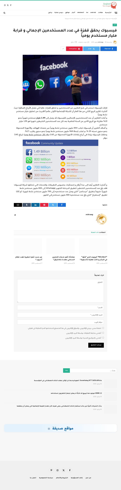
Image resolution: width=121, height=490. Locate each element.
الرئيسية (108, 12)
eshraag (100, 42)
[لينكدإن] (114, 74)
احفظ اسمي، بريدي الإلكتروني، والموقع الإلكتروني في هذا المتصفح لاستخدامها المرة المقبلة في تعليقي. (64, 328)
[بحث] (5, 12)
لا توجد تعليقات (82, 42)
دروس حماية (58, 12)
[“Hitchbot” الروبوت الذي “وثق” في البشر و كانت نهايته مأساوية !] (93, 246)
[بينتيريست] (114, 80)
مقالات (100, 12)
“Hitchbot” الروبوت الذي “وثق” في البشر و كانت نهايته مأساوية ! (93, 258)
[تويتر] (114, 68)
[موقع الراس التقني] (109, 5)
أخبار (73, 12)
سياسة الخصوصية (46, 478)
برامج (50, 12)
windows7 (80, 12)
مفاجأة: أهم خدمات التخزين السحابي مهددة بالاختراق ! (63, 258)
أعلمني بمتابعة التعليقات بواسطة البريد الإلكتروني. (83, 333)
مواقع (67, 12)
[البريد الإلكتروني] (114, 86)
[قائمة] (116, 13)
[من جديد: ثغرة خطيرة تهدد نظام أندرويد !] (28, 246)
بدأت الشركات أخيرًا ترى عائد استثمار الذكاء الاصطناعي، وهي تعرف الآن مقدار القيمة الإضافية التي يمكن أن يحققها (59, 406)
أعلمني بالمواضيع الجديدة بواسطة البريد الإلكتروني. (83, 338)
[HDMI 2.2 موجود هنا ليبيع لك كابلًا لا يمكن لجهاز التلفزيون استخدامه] (110, 396)
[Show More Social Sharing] (63, 48)
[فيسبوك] (114, 62)
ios (87, 12)
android (93, 12)
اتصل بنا (33, 478)
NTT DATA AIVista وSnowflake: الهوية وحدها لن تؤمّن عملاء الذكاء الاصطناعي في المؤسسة (68, 381)
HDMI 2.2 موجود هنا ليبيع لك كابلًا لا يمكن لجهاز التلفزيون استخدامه (76, 393)
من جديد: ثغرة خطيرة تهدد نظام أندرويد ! (28, 258)
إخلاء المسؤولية (77, 478)
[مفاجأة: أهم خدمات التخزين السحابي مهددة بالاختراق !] (60, 246)
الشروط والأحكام (62, 478)
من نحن (88, 478)
